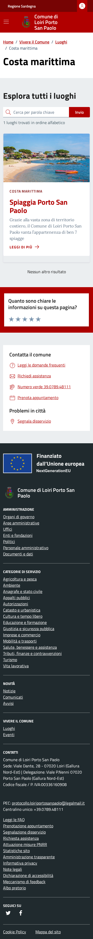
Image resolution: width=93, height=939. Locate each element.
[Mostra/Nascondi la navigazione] (6, 22)
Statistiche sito (16, 851)
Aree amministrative (21, 523)
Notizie (9, 691)
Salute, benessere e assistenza (30, 647)
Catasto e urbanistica (21, 610)
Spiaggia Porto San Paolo (38, 206)
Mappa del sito (48, 932)
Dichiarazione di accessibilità (28, 875)
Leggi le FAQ (14, 819)
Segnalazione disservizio (24, 832)
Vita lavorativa (16, 666)
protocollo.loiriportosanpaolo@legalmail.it (48, 803)
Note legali (12, 869)
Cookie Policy (14, 932)
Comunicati (13, 697)
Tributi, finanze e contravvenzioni (32, 653)
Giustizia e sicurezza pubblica (28, 628)
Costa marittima (26, 191)
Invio (79, 112)
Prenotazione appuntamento (28, 826)
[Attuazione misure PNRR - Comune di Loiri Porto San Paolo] (46, 465)
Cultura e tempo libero (22, 616)
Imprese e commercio (21, 635)
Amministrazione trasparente (29, 857)
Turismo (10, 659)
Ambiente (11, 585)
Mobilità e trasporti (20, 641)
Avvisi (8, 703)
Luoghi (9, 728)
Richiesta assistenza (21, 838)
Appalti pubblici (16, 597)
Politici (9, 541)
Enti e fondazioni (18, 535)
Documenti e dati (18, 554)
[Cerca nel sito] (79, 22)
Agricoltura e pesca (20, 579)
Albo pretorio (14, 888)
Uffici (7, 529)
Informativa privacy (20, 863)
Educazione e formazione (25, 622)
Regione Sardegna (22, 6)
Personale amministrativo (25, 548)
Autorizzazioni (15, 604)
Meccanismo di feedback (24, 882)
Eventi (8, 734)
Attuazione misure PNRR (25, 844)
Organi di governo (18, 517)
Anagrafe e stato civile (22, 591)
